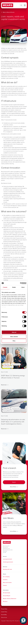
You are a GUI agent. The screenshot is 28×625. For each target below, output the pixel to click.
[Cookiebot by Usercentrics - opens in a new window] (20, 283)
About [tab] (23, 287)
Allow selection (14, 336)
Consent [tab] (5, 287)
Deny (14, 340)
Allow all (14, 332)
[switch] (24, 317)
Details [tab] (14, 287)
